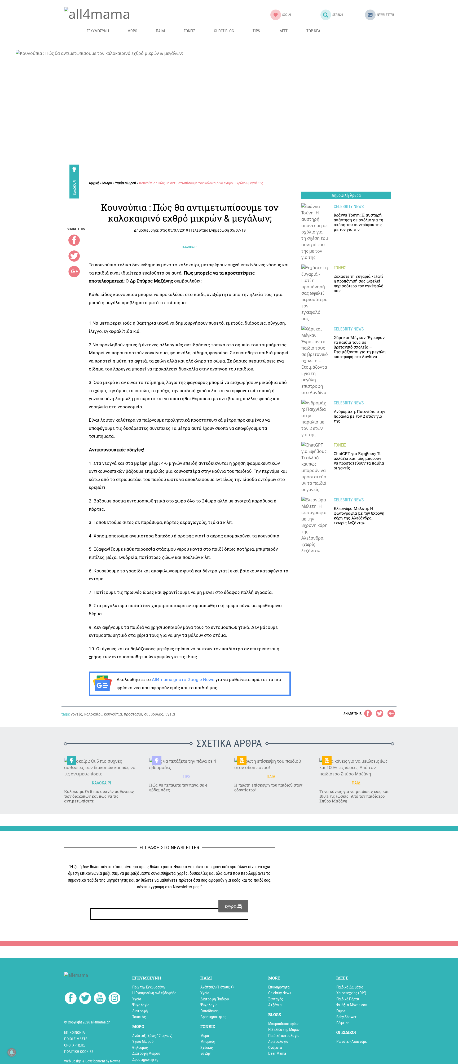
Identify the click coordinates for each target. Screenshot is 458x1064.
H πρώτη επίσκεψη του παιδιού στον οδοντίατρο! (268, 787)
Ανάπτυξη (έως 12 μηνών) (152, 1035)
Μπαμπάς (207, 1041)
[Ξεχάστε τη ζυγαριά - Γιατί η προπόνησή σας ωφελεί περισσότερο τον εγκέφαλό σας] (314, 293)
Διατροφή (140, 1011)
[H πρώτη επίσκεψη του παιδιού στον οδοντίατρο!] (271, 764)
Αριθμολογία (278, 1041)
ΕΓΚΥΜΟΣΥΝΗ (98, 31)
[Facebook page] (70, 999)
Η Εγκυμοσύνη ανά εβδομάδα (154, 993)
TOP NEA (313, 31)
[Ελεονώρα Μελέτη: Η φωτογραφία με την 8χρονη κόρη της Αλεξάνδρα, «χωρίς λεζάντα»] (314, 525)
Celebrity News (279, 993)
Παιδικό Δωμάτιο (349, 987)
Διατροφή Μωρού (146, 1053)
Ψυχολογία (140, 1005)
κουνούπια (113, 714)
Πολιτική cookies (78, 1051)
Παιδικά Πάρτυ (347, 999)
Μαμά (204, 1035)
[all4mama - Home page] (97, 13)
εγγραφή (233, 906)
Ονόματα (275, 1047)
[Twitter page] (85, 999)
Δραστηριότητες (145, 1059)
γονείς (76, 714)
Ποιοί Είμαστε (75, 1039)
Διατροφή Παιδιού (214, 999)
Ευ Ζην (205, 1053)
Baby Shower (346, 1016)
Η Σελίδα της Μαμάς (284, 1029)
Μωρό (107, 183)
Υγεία (136, 999)
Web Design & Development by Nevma (92, 1061)
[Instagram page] (114, 999)
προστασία (133, 714)
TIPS (256, 31)
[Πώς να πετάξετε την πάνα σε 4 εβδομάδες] (186, 764)
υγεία (170, 714)
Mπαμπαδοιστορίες (283, 1023)
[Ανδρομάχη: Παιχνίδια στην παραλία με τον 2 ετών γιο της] (314, 419)
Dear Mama (277, 1053)
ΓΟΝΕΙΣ (189, 31)
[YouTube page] (99, 999)
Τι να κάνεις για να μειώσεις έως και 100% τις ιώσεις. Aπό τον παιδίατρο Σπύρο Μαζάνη (354, 796)
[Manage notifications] (11, 1052)
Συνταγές (275, 999)
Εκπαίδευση (209, 1011)
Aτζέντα (274, 1005)
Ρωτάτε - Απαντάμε (351, 1041)
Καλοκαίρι (74, 187)
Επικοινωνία (74, 1032)
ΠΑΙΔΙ (160, 31)
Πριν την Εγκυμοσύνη (148, 987)
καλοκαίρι (93, 714)
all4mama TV (355, 31)
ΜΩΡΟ (132, 31)
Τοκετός (139, 1016)
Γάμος (341, 1011)
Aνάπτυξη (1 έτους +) (217, 987)
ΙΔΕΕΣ (283, 31)
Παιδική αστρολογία (283, 1035)
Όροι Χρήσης (74, 1045)
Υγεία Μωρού (125, 183)
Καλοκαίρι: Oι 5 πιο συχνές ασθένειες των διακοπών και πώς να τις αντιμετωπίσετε (99, 796)
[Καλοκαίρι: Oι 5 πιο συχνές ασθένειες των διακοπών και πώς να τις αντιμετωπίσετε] (101, 767)
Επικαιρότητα (278, 987)
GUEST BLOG (224, 31)
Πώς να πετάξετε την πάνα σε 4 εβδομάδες (178, 787)
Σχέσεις (206, 1047)
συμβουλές (153, 714)
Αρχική (94, 183)
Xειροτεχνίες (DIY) (351, 993)
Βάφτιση (342, 1023)
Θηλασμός (140, 1047)
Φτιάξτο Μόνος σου (351, 1005)
